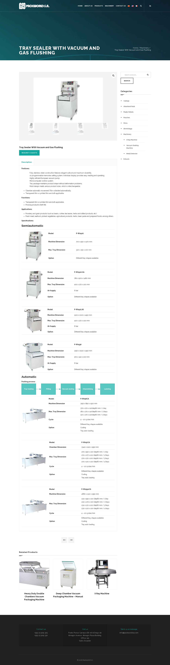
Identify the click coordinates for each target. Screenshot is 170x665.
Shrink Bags (128, 129)
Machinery (144, 48)
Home (135, 48)
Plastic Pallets (128, 112)
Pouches (127, 117)
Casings (126, 101)
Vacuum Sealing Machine (132, 146)
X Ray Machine (101, 593)
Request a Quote (29, 153)
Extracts (126, 159)
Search (127, 81)
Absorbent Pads (129, 106)
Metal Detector (131, 153)
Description (27, 162)
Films (125, 123)
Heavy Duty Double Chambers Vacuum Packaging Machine (34, 596)
